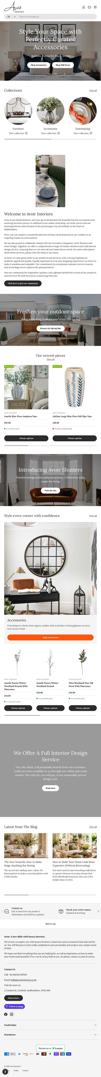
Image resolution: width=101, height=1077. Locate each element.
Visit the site (50, 490)
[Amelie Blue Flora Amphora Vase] (26, 387)
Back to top (50, 924)
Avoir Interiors (15, 1066)
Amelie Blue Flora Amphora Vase (20, 416)
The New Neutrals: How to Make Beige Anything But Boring (23, 863)
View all (93, 90)
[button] (89, 7)
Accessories (50, 128)
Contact (25, 1070)
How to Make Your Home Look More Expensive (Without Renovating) (74, 863)
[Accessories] (50, 111)
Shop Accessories (50, 637)
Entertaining (82, 128)
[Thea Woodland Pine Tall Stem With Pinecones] (83, 662)
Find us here (13, 998)
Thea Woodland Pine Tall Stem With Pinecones (81, 684)
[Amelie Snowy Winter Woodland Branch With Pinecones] (18, 662)
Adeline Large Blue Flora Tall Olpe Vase (72, 416)
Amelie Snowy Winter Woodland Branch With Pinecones (15, 686)
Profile (16, 1070)
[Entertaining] (83, 111)
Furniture (18, 128)
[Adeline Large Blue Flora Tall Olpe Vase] (75, 387)
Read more (50, 788)
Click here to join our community (23, 283)
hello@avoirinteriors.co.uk (23, 980)
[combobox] (50, 16)
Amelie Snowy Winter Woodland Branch (47, 684)
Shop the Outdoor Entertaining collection (50, 61)
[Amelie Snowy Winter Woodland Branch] (50, 662)
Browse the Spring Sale (50, 328)
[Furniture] (18, 111)
